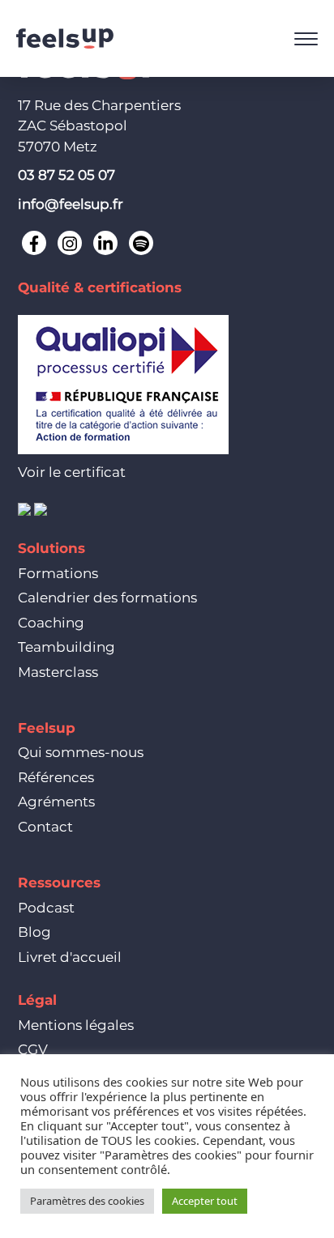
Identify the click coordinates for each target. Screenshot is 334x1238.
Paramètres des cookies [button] (87, 1200)
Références (56, 777)
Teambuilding (66, 647)
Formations (58, 573)
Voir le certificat (72, 472)
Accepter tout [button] (205, 1200)
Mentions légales (76, 1025)
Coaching (51, 623)
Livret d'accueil (70, 957)
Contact (45, 827)
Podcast (46, 908)
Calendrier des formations (107, 597)
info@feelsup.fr (70, 204)
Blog (34, 932)
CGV (33, 1049)
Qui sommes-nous (80, 752)
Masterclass (58, 672)
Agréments (56, 801)
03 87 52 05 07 (66, 175)
